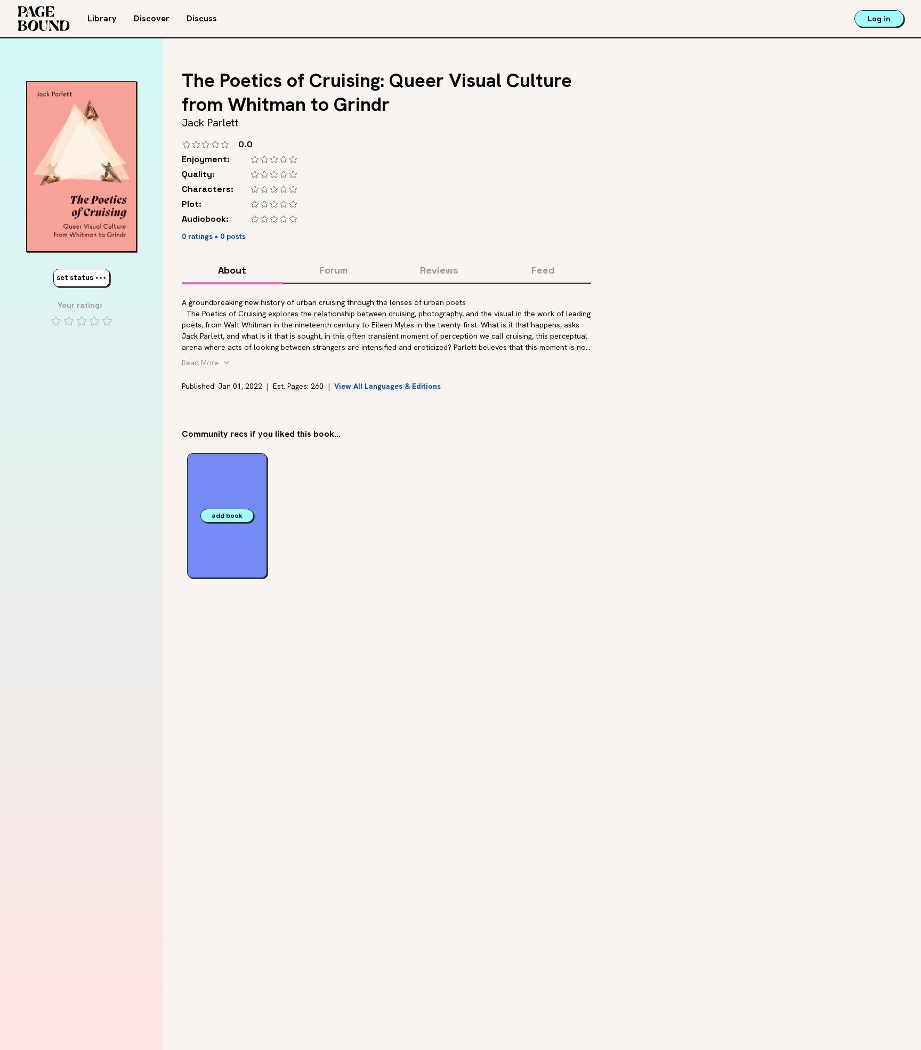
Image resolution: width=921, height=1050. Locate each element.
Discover (151, 18)
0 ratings (197, 236)
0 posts (233, 236)
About (232, 270)
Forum (333, 270)
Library (102, 18)
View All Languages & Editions (387, 386)
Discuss (202, 18)
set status (74, 277)
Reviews (439, 270)
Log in (879, 18)
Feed (543, 270)
